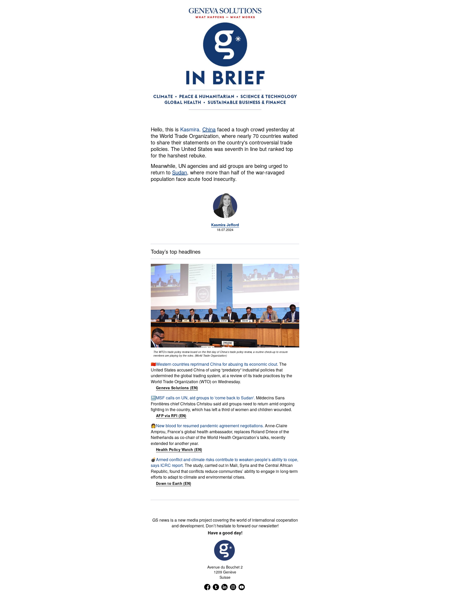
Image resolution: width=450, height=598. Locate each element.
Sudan (179, 172)
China (209, 129)
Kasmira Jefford (225, 224)
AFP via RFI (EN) (171, 415)
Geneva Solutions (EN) (177, 387)
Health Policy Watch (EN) (179, 449)
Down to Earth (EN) (173, 483)
